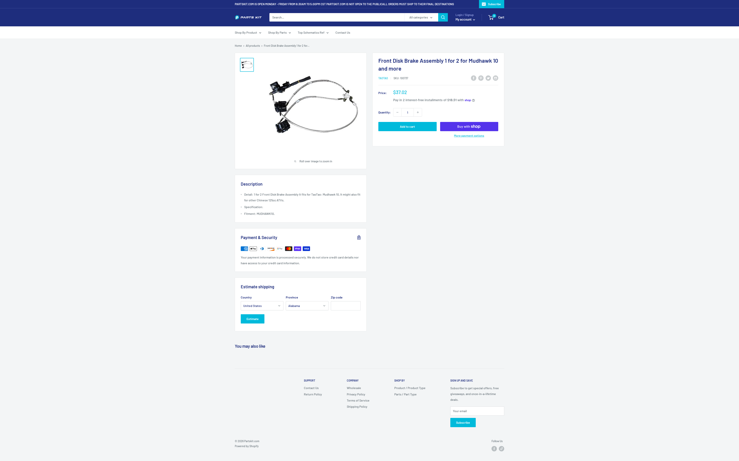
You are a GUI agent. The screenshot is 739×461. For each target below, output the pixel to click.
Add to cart (407, 126)
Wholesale (354, 388)
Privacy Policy (356, 394)
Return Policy (313, 394)
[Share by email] (495, 78)
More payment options (469, 135)
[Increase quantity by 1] (418, 112)
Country (246, 297)
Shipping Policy (357, 406)
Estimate (253, 319)
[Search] (443, 17)
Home (238, 45)
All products (253, 45)
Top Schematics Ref (311, 32)
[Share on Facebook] (473, 78)
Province (292, 297)
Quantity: (384, 112)
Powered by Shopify (247, 446)
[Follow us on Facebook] (494, 448)
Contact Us (342, 32)
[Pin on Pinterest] (481, 78)
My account (464, 19)
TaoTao (383, 78)
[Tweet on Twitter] (488, 78)
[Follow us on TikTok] (501, 448)
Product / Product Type (410, 388)
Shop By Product (246, 32)
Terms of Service (358, 400)
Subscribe (494, 4)
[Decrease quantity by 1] (397, 112)
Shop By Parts (277, 32)
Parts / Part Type (405, 394)
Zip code (337, 297)
